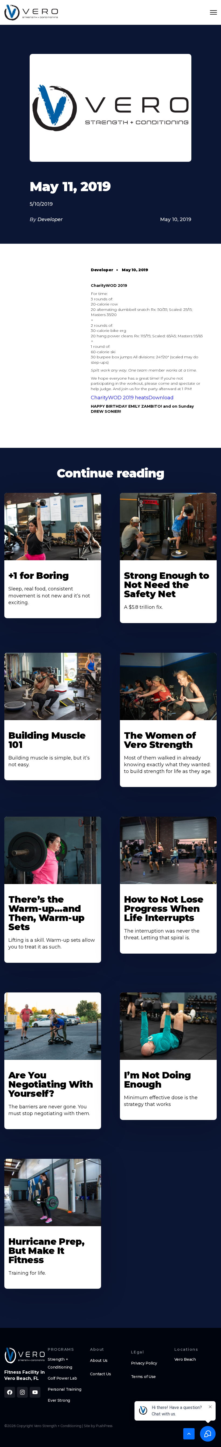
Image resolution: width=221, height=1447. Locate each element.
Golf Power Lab (62, 1378)
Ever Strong (59, 1400)
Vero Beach (185, 1359)
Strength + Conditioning (60, 1363)
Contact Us (100, 1374)
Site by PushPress (98, 1426)
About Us (99, 1360)
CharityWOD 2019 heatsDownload (132, 398)
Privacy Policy (144, 1363)
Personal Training (64, 1389)
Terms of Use (143, 1376)
